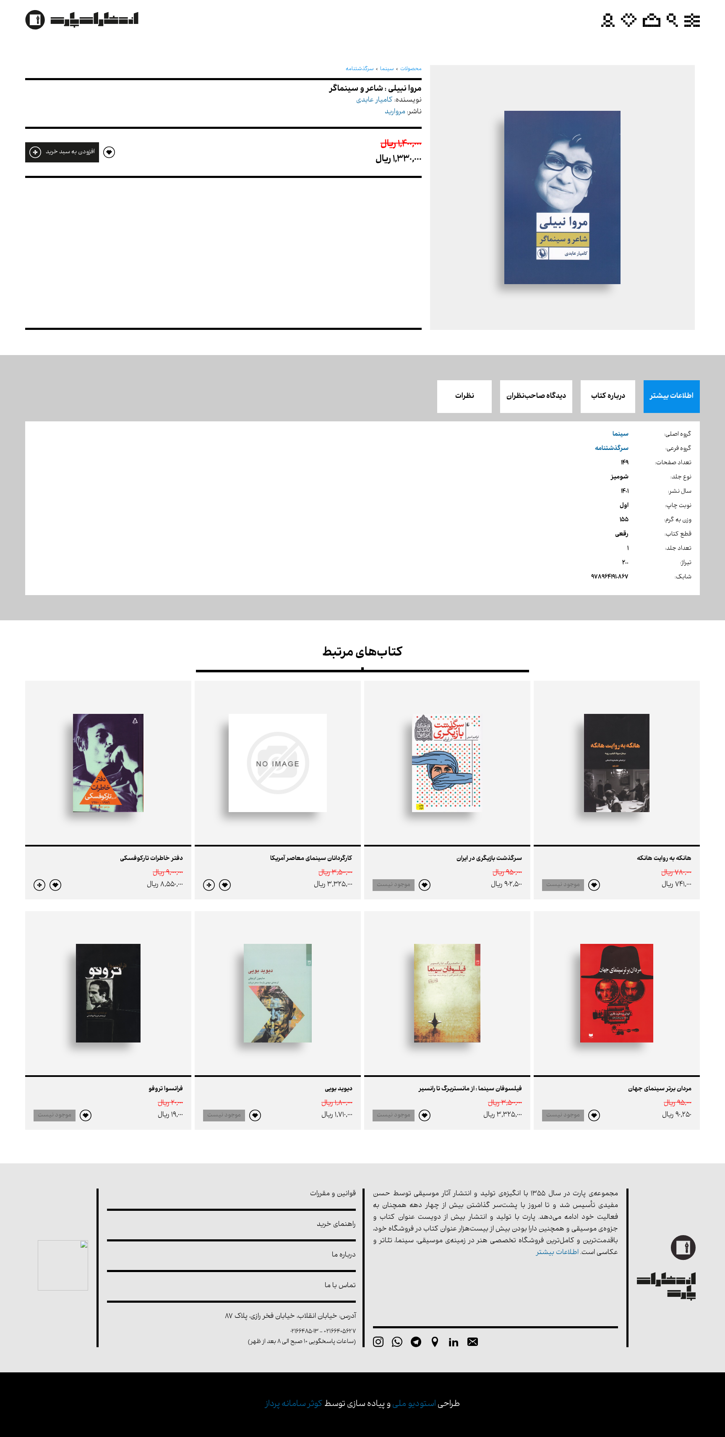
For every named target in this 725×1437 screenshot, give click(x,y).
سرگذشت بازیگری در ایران (489, 858)
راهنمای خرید (336, 1225)
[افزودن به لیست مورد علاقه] (594, 885)
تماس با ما (340, 1286)
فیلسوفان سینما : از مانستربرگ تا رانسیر (470, 1089)
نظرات (464, 397)
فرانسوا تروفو (166, 1089)
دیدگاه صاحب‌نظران (536, 397)
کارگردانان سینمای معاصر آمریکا (311, 858)
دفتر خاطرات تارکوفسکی (151, 858)
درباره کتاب (608, 397)
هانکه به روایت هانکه (664, 858)
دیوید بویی (338, 1089)
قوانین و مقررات (333, 1194)
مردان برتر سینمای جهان (659, 1089)
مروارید (395, 112)
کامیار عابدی (374, 100)
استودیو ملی (414, 1404)
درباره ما (344, 1255)
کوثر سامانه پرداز (294, 1404)
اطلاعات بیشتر (672, 397)
